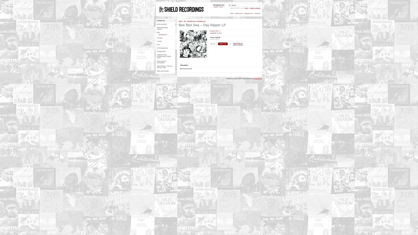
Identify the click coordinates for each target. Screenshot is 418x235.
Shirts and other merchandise (161, 62)
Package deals (161, 51)
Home (232, 13)
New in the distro (162, 24)
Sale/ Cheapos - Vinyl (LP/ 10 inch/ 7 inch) (164, 66)
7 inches (159, 41)
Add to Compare (238, 45)
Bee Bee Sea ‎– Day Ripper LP (197, 21)
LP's (158, 32)
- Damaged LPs (162, 34)
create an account (255, 8)
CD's (158, 44)
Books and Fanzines (163, 71)
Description (184, 65)
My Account (239, 13)
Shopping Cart (248, 13)
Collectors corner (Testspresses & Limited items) (164, 56)
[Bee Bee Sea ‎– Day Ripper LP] (193, 57)
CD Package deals (162, 48)
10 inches (160, 38)
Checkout (257, 13)
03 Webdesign (257, 78)
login (246, 8)
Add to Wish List (238, 43)
